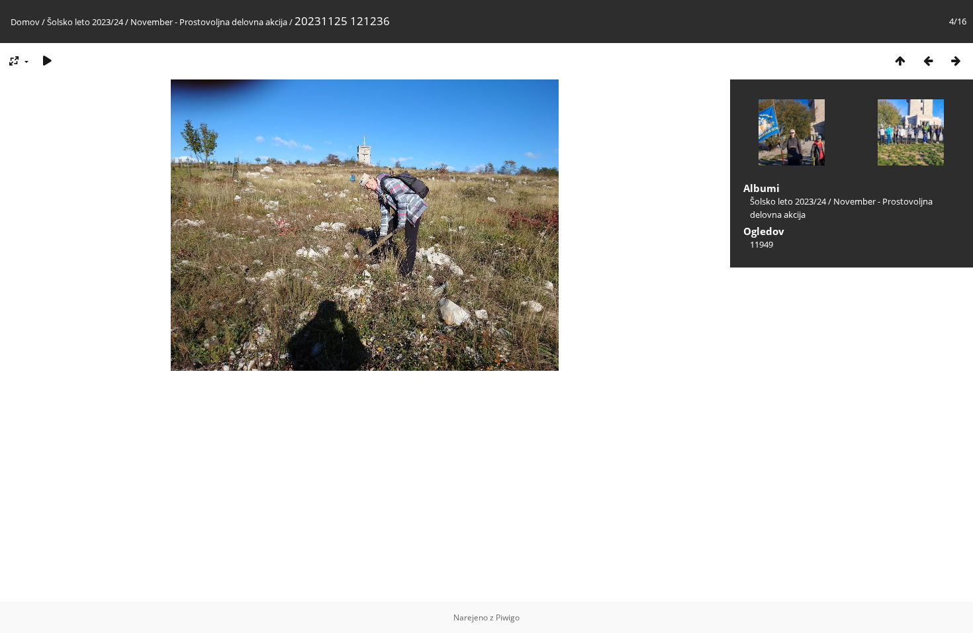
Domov (25, 22)
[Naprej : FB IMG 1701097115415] (956, 60)
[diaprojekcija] (47, 60)
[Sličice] (900, 60)
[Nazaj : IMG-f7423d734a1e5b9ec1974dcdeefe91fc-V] (928, 60)
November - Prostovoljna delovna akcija (209, 22)
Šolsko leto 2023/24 (85, 22)
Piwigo (508, 617)
